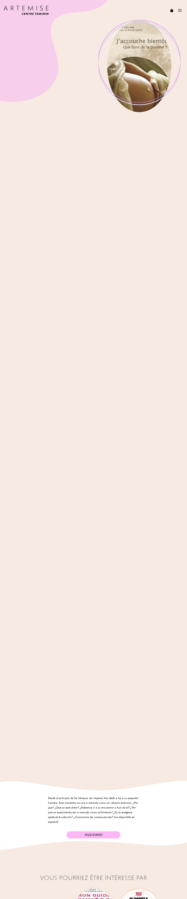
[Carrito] (171, 10)
